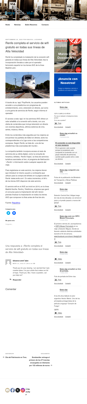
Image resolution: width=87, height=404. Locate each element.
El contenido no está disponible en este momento (67, 144)
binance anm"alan (20, 260)
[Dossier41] (68, 72)
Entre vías (64, 107)
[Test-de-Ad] (68, 95)
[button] (19, 9)
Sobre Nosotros (31, 24)
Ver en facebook (58, 127)
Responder (17, 280)
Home (7, 24)
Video (60, 259)
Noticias (17, 24)
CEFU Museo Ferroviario (64, 226)
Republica (16, 202)
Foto (59, 123)
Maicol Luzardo (34, 39)
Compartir (68, 127)
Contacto (45, 24)
